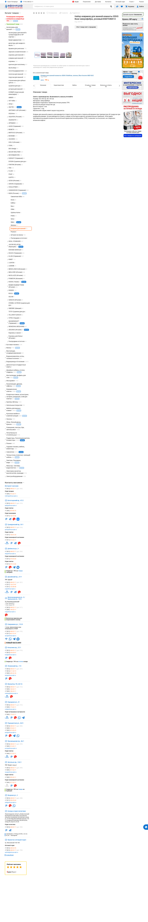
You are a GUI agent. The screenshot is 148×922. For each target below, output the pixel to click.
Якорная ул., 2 (13, 795)
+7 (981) (10, 494)
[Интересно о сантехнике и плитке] (133, 85)
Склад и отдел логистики (17, 811)
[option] (43, 86)
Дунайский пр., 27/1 (15, 577)
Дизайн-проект (132, 14)
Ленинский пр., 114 (14, 666)
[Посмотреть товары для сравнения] (117, 6)
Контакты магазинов (14, 483)
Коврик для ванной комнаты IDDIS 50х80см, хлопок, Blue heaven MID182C (67, 75)
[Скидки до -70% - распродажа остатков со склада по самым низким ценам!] (133, 121)
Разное (141, 1)
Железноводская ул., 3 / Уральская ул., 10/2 (16, 598)
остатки (20, 661)
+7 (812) (14, 488)
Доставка (98, 1)
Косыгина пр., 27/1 (14, 647)
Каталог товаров (13, 13)
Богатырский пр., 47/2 (16, 500)
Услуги (131, 1)
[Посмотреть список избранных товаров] (122, 6)
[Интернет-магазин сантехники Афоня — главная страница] (14, 8)
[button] (72, 54)
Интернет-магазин (11, 486)
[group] (53, 33)
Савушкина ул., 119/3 (15, 624)
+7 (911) (10, 516)
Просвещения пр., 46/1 (16, 741)
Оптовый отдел (120, 1)
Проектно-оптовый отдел (17, 840)
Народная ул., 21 (14, 702)
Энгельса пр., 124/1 (15, 762)
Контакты (108, 1)
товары (20, 571)
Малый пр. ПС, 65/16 (15, 684)
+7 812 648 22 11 (28, 1)
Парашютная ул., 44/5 (15, 723)
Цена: (42, 80)
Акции (77, 1)
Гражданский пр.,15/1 (15, 524)
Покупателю (87, 1)
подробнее (10, 855)
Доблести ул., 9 (13, 548)
